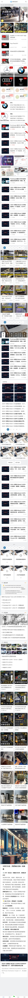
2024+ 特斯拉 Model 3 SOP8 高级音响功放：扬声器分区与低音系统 (18, 512)
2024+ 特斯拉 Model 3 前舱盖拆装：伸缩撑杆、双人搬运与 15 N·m (18, 215)
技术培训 (12, 343)
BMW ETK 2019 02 (7, 662)
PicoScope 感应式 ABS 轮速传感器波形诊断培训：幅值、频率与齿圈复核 (18, 127)
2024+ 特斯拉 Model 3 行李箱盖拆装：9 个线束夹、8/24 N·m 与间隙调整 (18, 150)
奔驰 (11, 114)
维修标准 (12, 350)
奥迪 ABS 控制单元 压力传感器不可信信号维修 (6, 787)
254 (20, 247)
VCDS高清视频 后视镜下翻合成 (8, 458)
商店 (10, 997)
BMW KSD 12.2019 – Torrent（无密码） (13, 659)
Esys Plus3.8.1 (14, 43)
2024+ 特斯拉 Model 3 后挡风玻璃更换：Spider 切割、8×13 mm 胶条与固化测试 (18, 143)
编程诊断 (6, 582)
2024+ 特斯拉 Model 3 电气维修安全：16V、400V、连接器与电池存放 (18, 469)
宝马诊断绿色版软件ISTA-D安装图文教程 (13, 635)
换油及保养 (4, 672)
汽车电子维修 (5, 753)
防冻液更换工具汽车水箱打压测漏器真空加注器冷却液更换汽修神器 (6, 687)
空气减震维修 (5, 792)
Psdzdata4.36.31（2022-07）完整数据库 (13, 605)
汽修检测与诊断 (5, 715)
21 (16, 429)
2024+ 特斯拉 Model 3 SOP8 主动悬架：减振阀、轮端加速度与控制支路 (18, 486)
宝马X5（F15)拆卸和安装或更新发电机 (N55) (14, 626)
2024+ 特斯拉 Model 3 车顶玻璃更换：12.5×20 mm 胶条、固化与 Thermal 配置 (18, 135)
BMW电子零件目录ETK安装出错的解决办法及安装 (14, 629)
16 (19, 322)
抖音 (24, 997)
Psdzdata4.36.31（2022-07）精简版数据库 (14, 608)
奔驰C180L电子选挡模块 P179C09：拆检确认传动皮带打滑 (18, 116)
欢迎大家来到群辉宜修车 (8, 5)
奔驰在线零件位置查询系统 (17, 51)
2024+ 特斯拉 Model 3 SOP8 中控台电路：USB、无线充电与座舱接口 (18, 529)
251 (16, 47)
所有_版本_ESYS (7, 600)
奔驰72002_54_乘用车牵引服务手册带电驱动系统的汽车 (18, 120)
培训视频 (4, 435)
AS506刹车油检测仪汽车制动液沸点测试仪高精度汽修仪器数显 (21, 687)
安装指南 (6, 612)
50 (15, 39)
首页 (3, 997)
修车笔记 (4, 265)
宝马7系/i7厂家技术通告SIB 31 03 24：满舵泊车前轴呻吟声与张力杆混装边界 (18, 109)
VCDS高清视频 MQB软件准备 (21, 458)
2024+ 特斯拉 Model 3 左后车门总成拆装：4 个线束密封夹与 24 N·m (18, 232)
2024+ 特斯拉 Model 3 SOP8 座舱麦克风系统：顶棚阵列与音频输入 (18, 503)
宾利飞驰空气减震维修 (20, 805)
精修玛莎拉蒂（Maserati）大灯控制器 (20, 316)
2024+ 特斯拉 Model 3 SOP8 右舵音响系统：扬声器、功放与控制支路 (18, 520)
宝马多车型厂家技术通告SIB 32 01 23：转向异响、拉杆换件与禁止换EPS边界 (18, 107)
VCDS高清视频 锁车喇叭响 (21, 444)
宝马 (11, 102)
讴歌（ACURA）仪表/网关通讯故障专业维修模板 (20, 768)
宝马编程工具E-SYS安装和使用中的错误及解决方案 (14, 637)
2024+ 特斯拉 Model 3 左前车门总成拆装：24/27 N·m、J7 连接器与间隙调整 (18, 241)
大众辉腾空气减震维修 (6, 824)
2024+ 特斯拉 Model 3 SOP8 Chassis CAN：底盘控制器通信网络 (18, 538)
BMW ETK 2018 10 (7, 665)
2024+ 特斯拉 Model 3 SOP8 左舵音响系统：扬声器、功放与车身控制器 (18, 494)
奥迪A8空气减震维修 (20, 824)
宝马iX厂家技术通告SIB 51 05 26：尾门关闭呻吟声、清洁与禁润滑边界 (18, 105)
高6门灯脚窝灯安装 (7, 632)
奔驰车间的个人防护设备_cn (16, 118)
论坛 (18, 997)
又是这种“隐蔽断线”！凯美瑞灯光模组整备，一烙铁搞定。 (7, 316)
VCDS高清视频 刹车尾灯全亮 (8, 444)
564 (20, 547)
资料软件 (6, 642)
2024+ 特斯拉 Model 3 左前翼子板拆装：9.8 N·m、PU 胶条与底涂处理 (18, 223)
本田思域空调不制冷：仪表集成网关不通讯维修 (20, 280)
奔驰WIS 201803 (7, 667)
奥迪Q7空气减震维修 (6, 805)
